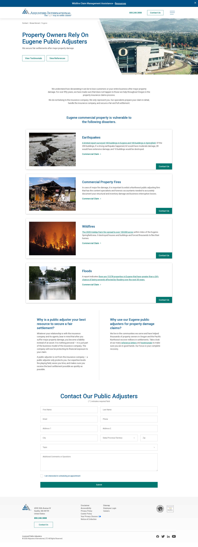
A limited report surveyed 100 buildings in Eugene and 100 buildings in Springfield (119, 143)
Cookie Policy (86, 514)
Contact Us (164, 166)
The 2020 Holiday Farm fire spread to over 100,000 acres (107, 232)
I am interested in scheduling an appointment (62, 476)
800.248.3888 (135, 12)
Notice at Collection (88, 519)
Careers (106, 511)
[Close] (195, 2)
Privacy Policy (86, 511)
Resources (120, 3)
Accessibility (86, 508)
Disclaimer (85, 505)
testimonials (146, 343)
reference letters (129, 343)
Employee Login (109, 508)
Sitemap (106, 505)
